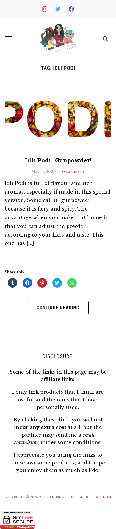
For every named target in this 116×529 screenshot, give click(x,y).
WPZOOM (103, 497)
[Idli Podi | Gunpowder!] (58, 83)
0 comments (73, 171)
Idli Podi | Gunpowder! (58, 160)
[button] (58, 38)
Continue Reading (58, 307)
